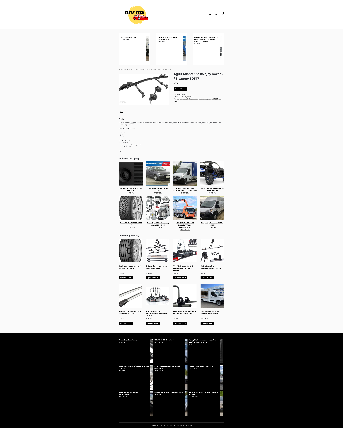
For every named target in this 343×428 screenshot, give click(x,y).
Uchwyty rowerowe (135, 69)
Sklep (210, 14)
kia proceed (184, 99)
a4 (178, 99)
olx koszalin (203, 99)
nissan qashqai (193, 99)
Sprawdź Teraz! (180, 89)
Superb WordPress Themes (184, 425)
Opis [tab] (121, 112)
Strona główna (123, 69)
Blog (216, 14)
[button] (166, 74)
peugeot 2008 (213, 99)
